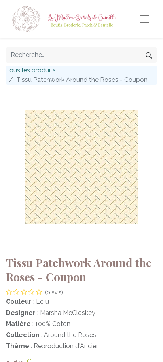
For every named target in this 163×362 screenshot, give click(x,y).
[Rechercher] (148, 55)
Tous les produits (31, 70)
